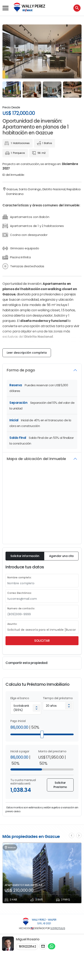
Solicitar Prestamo (60, 785)
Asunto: (12, 624)
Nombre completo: (19, 577)
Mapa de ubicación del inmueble (36, 458)
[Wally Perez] (26, 922)
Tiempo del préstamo (58, 698)
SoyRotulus (57, 928)
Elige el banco (19, 698)
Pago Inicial (17, 721)
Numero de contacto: (21, 608)
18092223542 (27, 946)
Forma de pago (21, 370)
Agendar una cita (61, 556)
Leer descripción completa (27, 353)
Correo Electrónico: (19, 593)
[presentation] (71, 835)
